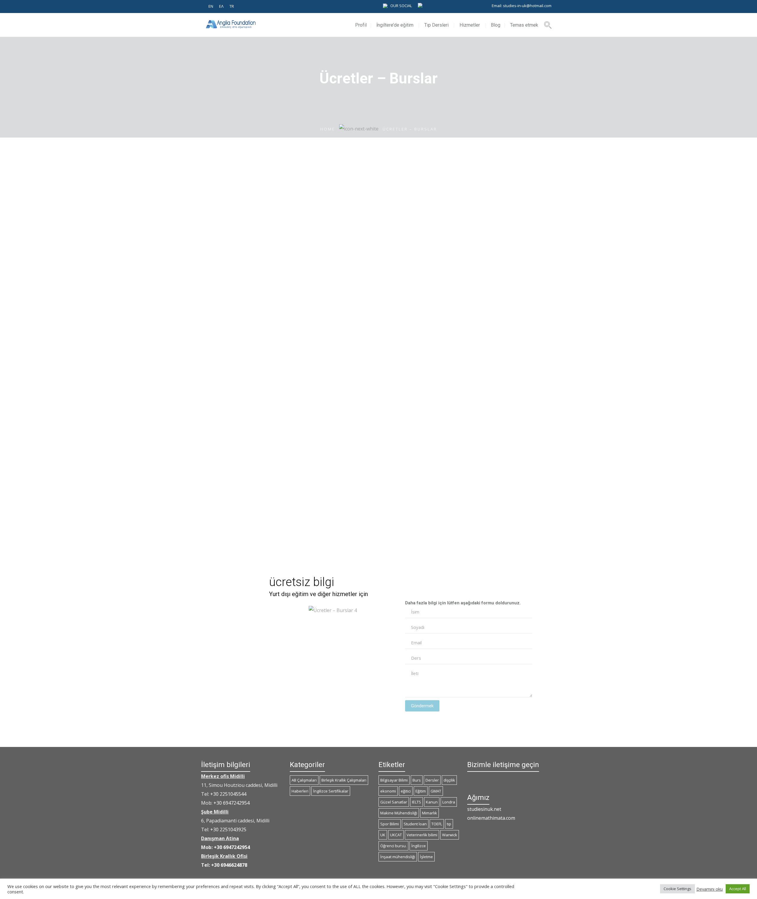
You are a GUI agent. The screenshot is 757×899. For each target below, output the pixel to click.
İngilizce (418, 845)
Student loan (415, 824)
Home (327, 129)
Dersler (432, 780)
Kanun (432, 802)
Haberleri (300, 791)
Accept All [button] (737, 888)
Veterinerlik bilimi (422, 834)
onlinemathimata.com (491, 818)
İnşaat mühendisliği (397, 856)
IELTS (416, 802)
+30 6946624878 (229, 865)
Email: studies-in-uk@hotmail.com (521, 5)
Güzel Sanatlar (393, 802)
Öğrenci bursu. (393, 845)
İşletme (426, 856)
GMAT (436, 791)
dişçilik (449, 780)
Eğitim (420, 791)
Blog (495, 25)
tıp (449, 824)
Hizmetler (470, 25)
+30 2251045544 (228, 794)
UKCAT (396, 834)
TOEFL (436, 824)
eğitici (406, 791)
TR (231, 6)
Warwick (449, 834)
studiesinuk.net (484, 809)
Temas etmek (524, 25)
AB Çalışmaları (304, 780)
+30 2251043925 (228, 829)
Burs (417, 780)
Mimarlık (429, 813)
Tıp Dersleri (436, 25)
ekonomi (388, 791)
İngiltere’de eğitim (394, 25)
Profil (361, 25)
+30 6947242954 (231, 803)
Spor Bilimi (389, 824)
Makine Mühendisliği (398, 813)
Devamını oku (709, 889)
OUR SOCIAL (401, 5)
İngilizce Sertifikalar (330, 791)
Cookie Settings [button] (677, 888)
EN (210, 6)
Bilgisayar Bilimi (394, 780)
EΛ (221, 6)
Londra (448, 802)
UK (382, 834)
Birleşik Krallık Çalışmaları (343, 780)
